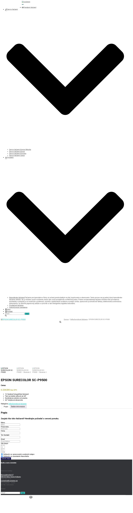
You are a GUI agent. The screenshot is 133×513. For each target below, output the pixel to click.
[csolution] (26, 2)
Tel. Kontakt (5, 435)
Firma (3, 431)
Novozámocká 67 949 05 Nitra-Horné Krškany (11, 476)
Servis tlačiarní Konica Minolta (20, 150)
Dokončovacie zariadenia (18, 307)
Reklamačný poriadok (12, 510)
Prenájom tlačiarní (29, 7)
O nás (7, 499)
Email (3, 439)
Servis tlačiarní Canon (17, 155)
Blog (8, 309)
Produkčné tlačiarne (16, 305)
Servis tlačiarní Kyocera (17, 154)
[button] (60, 322)
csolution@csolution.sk (13, 5)
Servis (7, 502)
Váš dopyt (4, 443)
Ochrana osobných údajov (14, 506)
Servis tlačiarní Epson (17, 152)
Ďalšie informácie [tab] (18, 407)
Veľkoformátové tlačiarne (79, 319)
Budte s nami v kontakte (8, 462)
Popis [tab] (6, 407)
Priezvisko (5, 427)
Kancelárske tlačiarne (17, 298)
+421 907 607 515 (11, 3)
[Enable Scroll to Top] (30, 497)
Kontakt (10, 311)
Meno (3, 423)
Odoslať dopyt (6, 458)
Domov (66, 319)
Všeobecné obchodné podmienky (17, 508)
